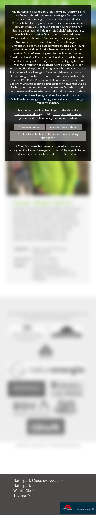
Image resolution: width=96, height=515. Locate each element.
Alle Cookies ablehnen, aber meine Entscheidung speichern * (48, 136)
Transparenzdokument (67, 114)
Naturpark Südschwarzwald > (38, 480)
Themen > (21, 495)
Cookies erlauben (29, 127)
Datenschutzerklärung (28, 114)
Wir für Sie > (23, 490)
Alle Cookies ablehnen (63, 127)
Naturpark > (23, 485)
